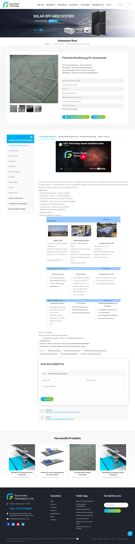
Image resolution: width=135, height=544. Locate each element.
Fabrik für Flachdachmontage (90, 354)
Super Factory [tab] (104, 137)
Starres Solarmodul (16, 198)
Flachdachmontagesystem (69, 354)
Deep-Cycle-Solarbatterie (84, 501)
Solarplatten (12, 161)
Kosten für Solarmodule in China (84, 522)
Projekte (53, 520)
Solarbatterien (13, 166)
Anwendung (61, 5)
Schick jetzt (111, 511)
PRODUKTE (50, 5)
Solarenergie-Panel (82, 518)
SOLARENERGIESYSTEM (18, 145)
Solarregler (12, 177)
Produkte (53, 507)
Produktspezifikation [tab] (47, 137)
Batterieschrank (13, 192)
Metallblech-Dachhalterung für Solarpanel (22, 474)
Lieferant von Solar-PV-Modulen (84, 527)
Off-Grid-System (13, 156)
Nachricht (54, 510)
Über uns (40, 5)
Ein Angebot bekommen (77, 117)
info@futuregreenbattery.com (19, 519)
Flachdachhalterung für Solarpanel (95, 351)
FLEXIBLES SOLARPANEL (18, 204)
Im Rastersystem (13, 150)
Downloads (85, 5)
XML (113, 539)
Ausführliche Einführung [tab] (68, 137)
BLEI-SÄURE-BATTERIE (17, 209)
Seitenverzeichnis (103, 539)
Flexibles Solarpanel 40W (84, 515)
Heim (49, 44)
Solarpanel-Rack (58, 44)
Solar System (21, 541)
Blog (52, 517)
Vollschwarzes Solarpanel (84, 512)
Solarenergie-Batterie (83, 509)
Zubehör (11, 187)
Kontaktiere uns (98, 5)
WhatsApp (98, 117)
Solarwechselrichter (14, 171)
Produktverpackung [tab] (88, 137)
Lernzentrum (74, 5)
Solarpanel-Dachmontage (48, 354)
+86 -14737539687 (21, 508)
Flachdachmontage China (72, 351)
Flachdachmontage (54, 351)
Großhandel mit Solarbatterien (81, 505)
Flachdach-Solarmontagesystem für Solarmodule (52, 474)
